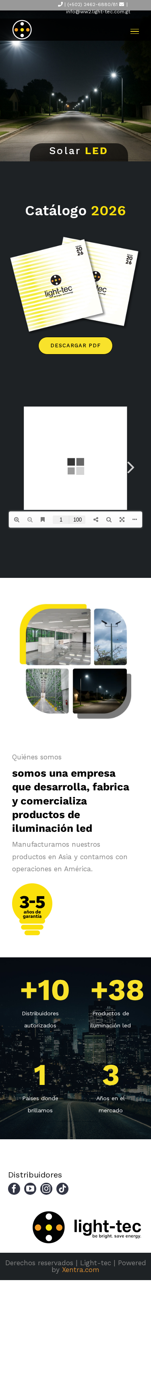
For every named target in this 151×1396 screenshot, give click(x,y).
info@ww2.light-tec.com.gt (98, 11)
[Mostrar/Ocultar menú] (134, 31)
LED (96, 151)
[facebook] (14, 1189)
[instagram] (46, 1189)
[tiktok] (62, 1189)
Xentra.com (80, 1270)
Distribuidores (35, 1174)
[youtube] (30, 1189)
